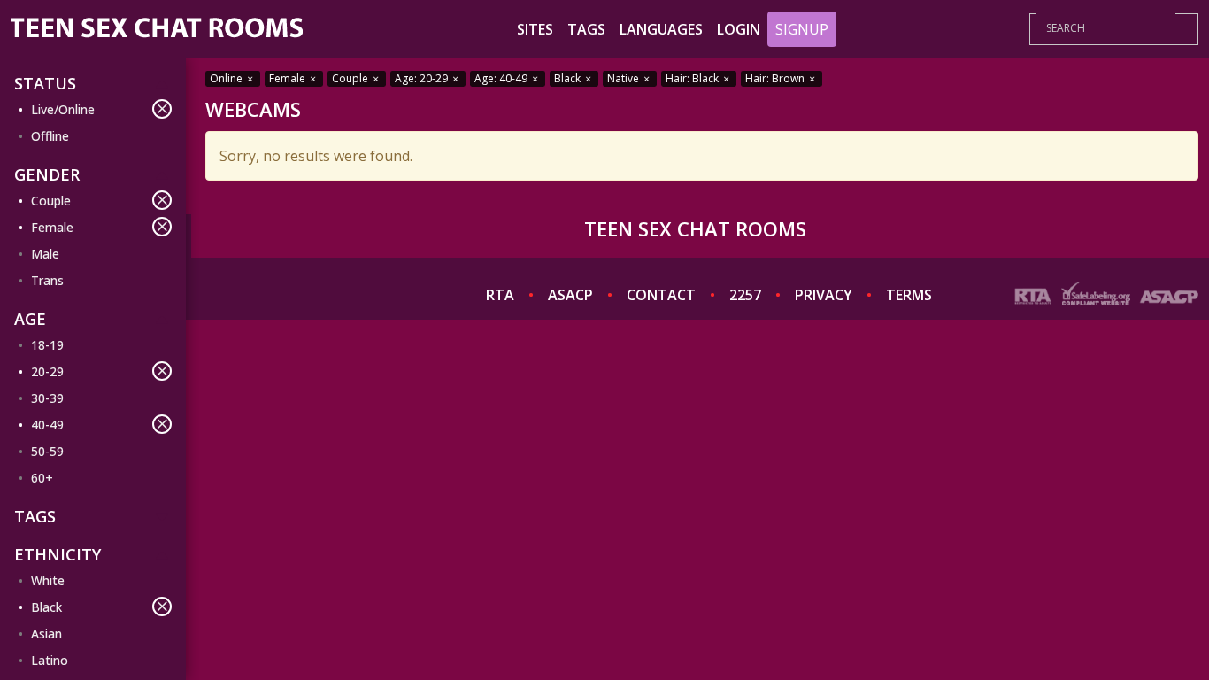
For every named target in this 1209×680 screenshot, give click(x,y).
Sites (535, 29)
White (48, 580)
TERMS (909, 295)
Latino (49, 660)
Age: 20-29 (422, 78)
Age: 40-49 (502, 78)
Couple (51, 200)
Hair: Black (693, 78)
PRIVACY (823, 295)
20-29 (47, 371)
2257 (745, 295)
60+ (42, 477)
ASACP (570, 295)
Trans (47, 280)
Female (52, 227)
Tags (586, 29)
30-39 (47, 398)
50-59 (47, 451)
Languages (661, 29)
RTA (500, 295)
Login (738, 29)
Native (624, 78)
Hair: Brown (776, 78)
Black (46, 607)
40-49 (47, 424)
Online (227, 78)
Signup (801, 29)
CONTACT (661, 295)
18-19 (47, 344)
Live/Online (63, 109)
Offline (50, 136)
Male (45, 253)
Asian (46, 633)
